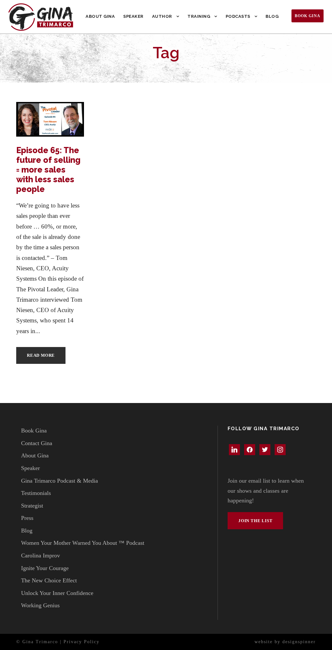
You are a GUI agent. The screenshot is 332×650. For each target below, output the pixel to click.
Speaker (133, 16)
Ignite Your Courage (45, 568)
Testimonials (36, 493)
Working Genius (40, 605)
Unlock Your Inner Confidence (57, 593)
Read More (41, 355)
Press (27, 518)
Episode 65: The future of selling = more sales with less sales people (48, 169)
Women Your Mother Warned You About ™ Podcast (82, 543)
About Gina (100, 16)
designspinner (299, 641)
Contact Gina (36, 443)
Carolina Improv (40, 555)
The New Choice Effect (49, 580)
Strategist (32, 505)
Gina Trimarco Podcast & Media (59, 480)
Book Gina (307, 16)
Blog (272, 16)
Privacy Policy (82, 641)
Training (198, 16)
